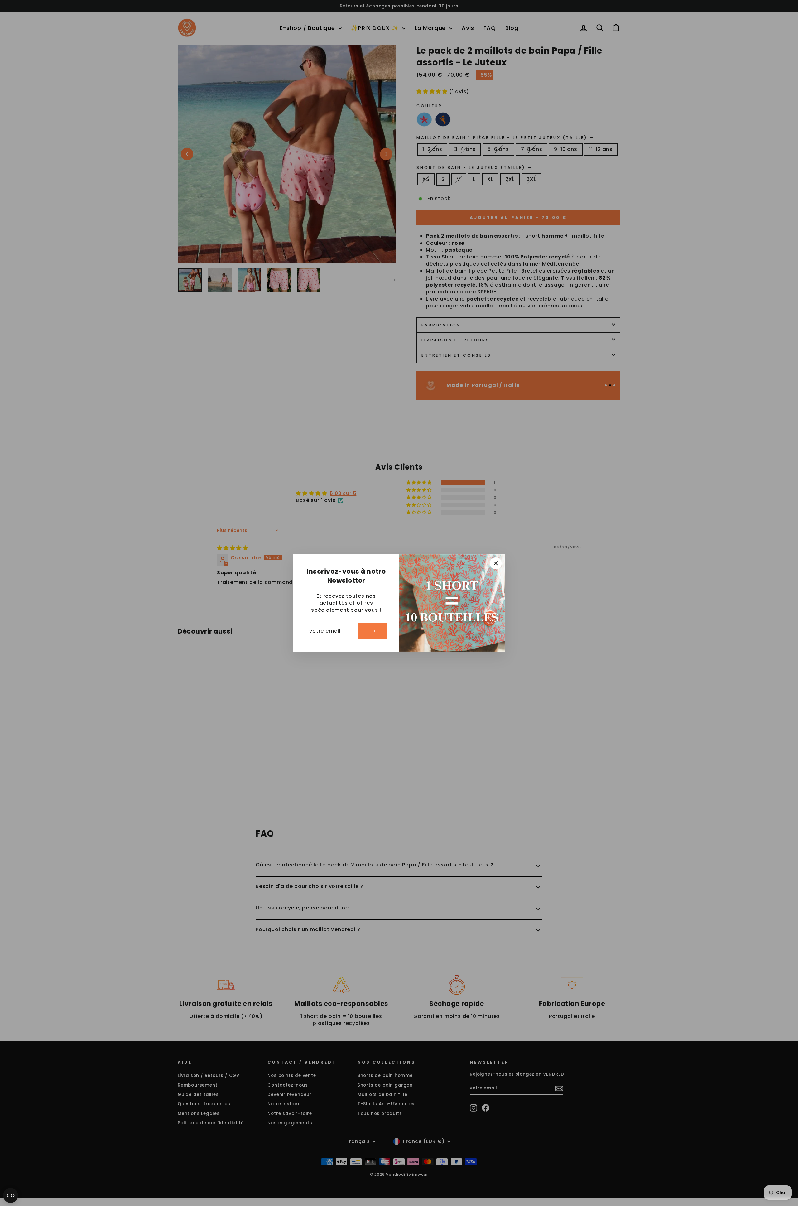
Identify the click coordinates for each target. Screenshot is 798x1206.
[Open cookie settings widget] (10, 1195)
